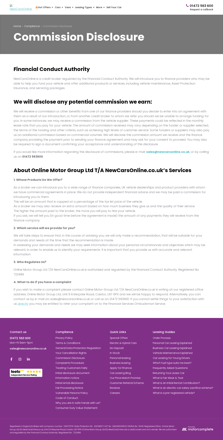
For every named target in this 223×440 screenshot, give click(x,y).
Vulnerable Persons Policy (72, 393)
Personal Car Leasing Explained (172, 343)
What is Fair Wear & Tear (168, 378)
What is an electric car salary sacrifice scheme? (183, 388)
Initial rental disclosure (69, 383)
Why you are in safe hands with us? (78, 403)
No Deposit (117, 348)
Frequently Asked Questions (170, 368)
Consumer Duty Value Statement (76, 408)
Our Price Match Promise (125, 378)
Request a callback (201, 9)
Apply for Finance (121, 368)
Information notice (67, 378)
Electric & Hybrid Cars (123, 343)
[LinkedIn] (28, 360)
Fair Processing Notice (69, 388)
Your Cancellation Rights (71, 353)
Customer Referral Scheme (127, 383)
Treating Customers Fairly (72, 368)
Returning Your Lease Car (168, 373)
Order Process (162, 338)
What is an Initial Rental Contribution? (176, 383)
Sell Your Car (114, 7)
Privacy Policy (64, 338)
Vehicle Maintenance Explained (172, 353)
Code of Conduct (67, 398)
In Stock (115, 353)
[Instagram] (20, 360)
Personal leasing (120, 358)
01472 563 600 (20, 338)
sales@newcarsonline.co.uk (28, 348)
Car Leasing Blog (120, 373)
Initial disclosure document (73, 373)
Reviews (115, 388)
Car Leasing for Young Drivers (171, 358)
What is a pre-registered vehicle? (174, 393)
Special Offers (119, 338)
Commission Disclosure (70, 358)
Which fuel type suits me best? (172, 363)
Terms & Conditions (68, 343)
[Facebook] (11, 360)
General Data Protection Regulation (78, 348)
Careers (115, 393)
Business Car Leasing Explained (172, 348)
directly (23, 304)
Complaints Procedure (70, 363)
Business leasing (120, 363)
